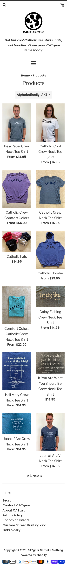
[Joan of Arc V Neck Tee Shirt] (50, 432)
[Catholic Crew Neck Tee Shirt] (50, 189)
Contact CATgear (16, 505)
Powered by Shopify (33, 555)
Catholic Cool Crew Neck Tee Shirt (50, 151)
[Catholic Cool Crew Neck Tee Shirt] (50, 122)
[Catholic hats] (16, 241)
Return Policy (12, 515)
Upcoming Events (16, 520)
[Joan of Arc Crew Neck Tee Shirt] (16, 423)
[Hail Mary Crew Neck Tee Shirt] (16, 371)
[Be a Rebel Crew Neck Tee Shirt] (16, 122)
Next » (37, 476)
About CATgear (14, 510)
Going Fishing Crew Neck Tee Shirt (50, 317)
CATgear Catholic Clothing (45, 550)
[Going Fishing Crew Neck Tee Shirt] (50, 296)
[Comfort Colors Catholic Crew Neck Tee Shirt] (16, 305)
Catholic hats (17, 256)
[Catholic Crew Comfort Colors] (16, 189)
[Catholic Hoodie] (50, 250)
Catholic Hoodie (50, 273)
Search (7, 500)
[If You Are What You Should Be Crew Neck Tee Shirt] (50, 363)
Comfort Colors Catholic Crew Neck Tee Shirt (16, 334)
